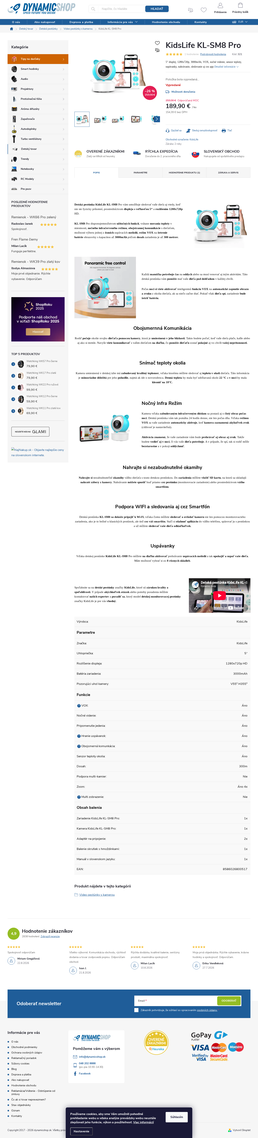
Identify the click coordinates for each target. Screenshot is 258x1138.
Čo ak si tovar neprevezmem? (28, 1099)
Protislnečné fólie (31, 99)
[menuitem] (16, 22)
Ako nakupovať (20, 1080)
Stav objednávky (21, 1105)
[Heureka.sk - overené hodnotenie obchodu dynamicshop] (156, 1042)
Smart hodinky (30, 69)
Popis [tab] (96, 172)
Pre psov (26, 189)
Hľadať (157, 9)
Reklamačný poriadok (23, 1058)
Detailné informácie (225, 66)
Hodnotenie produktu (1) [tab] (184, 172)
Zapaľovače (28, 119)
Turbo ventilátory (31, 139)
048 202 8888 (87, 1063)
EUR (240, 22)
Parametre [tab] (140, 172)
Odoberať (229, 1001)
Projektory (27, 89)
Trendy (25, 159)
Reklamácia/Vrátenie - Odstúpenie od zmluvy (33, 1092)
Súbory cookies (20, 1063)
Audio (24, 79)
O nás (14, 1041)
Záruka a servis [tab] (228, 172)
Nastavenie (81, 1131)
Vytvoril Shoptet (241, 1130)
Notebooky (27, 169)
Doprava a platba (21, 1074)
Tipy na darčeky (30, 59)
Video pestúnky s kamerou (97, 895)
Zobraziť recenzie (50, 936)
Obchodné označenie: (182, 139)
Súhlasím (176, 1117)
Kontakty (16, 1116)
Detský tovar (29, 149)
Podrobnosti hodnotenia (213, 54)
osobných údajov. (207, 1010)
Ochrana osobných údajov (26, 1052)
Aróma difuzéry (30, 109)
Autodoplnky (28, 129)
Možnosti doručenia (183, 92)
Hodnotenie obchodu (23, 1085)
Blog (14, 1069)
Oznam (15, 1110)
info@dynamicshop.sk (92, 1057)
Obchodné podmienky (24, 1047)
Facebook (85, 1073)
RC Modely (27, 179)
